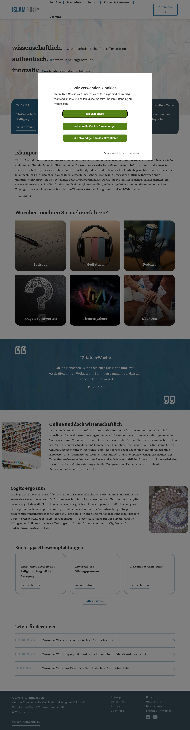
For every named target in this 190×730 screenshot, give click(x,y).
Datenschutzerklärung (114, 153)
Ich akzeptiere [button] (95, 113)
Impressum (135, 153)
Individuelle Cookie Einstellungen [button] (95, 126)
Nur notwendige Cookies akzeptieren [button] (95, 138)
